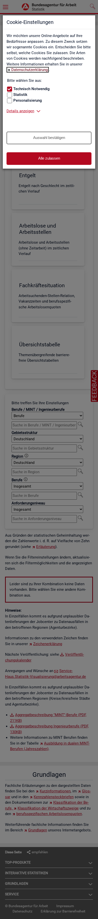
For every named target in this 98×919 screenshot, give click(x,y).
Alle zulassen (49, 158)
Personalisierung (27, 100)
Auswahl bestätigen (49, 137)
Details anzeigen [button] (20, 111)
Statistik (20, 94)
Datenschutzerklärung (29, 69)
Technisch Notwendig (31, 89)
